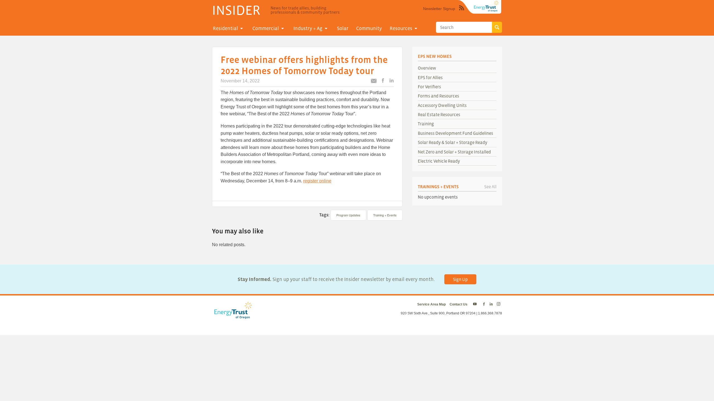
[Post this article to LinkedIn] (391, 81)
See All (490, 186)
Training (426, 123)
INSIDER (236, 10)
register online (317, 181)
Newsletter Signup (439, 8)
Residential (225, 28)
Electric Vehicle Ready (439, 160)
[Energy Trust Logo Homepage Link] (232, 316)
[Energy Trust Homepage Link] (486, 6)
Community (369, 28)
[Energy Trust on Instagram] (499, 304)
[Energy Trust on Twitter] (475, 304)
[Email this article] (374, 81)
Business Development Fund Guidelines (455, 133)
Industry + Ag (307, 28)
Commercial (265, 28)
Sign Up (460, 279)
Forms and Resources (438, 95)
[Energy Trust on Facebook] (484, 304)
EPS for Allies (430, 77)
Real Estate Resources (439, 114)
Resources (401, 28)
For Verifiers (429, 86)
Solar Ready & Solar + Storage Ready (452, 142)
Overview (427, 67)
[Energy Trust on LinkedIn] (491, 304)
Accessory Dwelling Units (442, 105)
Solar (342, 28)
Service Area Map (431, 304)
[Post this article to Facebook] (383, 81)
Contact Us (458, 304)
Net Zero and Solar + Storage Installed (454, 151)
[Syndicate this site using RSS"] (461, 12)
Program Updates (348, 215)
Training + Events (385, 215)
